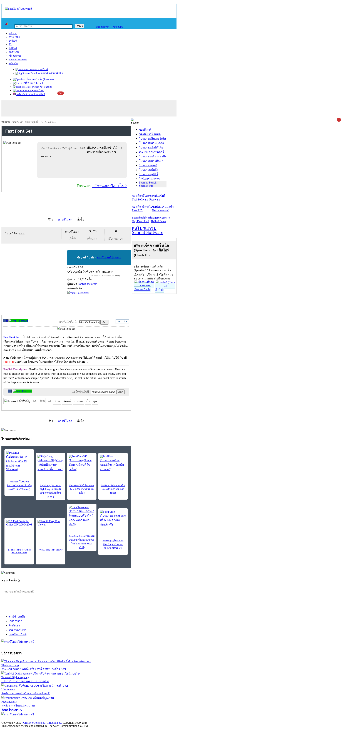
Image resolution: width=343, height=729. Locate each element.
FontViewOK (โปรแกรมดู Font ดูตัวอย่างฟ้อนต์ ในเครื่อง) (81, 489)
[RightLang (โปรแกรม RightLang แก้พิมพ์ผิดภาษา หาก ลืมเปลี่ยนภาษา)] (50, 463)
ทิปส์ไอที (13, 48)
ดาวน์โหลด (14, 37)
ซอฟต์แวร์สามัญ (142, 208)
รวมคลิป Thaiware (18, 59)
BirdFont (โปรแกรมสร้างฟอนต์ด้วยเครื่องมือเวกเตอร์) (113, 489)
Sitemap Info (146, 185)
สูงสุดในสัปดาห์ (141, 219)
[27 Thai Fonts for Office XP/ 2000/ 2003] (19, 525)
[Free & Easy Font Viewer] (50, 525)
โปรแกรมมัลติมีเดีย (151, 147)
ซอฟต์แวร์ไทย (140, 197)
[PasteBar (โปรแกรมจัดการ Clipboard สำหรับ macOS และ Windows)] (19, 461)
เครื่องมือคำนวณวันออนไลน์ (30, 94)
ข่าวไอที (13, 40)
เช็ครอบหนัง (15, 55)
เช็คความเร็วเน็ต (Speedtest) (39, 79)
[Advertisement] (83, 168)
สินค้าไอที (14, 52)
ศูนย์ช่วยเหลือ (17, 616)
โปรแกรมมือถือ (148, 169)
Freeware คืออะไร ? (109, 186)
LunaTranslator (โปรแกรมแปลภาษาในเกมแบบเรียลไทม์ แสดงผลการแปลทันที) (82, 542)
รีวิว (10, 44)
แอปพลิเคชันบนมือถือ (52, 73)
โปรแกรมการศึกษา (151, 160)
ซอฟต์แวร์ (42, 69)
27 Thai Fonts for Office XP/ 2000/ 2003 (19, 551)
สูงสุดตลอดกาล (160, 219)
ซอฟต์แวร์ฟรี (157, 197)
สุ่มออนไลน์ (37, 90)
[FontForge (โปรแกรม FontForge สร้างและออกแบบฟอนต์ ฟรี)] (113, 518)
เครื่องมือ (13, 63)
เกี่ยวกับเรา (15, 621)
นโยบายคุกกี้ (74, 718)
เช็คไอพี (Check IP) (34, 83)
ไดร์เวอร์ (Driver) (149, 178)
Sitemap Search (147, 182)
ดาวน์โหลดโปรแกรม (109, 257)
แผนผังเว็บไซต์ (17, 634)
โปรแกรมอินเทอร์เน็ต (152, 138)
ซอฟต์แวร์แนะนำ (163, 208)
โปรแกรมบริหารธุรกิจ (152, 156)
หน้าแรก (13, 33)
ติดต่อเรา (14, 625)
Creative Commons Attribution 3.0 (42, 722)
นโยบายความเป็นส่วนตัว (47, 718)
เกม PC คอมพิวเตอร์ (151, 151)
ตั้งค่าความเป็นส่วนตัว (15, 718)
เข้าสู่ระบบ (117, 27)
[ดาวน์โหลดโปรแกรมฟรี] (18, 9)
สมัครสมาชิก (101, 27)
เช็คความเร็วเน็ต (142, 289)
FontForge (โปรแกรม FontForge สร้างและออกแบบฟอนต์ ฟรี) (113, 544)
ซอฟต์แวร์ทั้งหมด (150, 134)
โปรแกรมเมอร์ (148, 165)
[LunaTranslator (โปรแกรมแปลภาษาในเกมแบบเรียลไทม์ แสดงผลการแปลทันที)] (82, 516)
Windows (84, 292)
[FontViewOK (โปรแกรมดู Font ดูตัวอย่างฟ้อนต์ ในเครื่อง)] (82, 463)
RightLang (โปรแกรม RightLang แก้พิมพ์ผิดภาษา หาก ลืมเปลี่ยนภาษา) (50, 491)
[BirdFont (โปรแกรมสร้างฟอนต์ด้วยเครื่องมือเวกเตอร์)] (113, 463)
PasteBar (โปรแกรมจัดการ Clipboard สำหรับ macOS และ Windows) (19, 485)
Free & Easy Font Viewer (50, 549)
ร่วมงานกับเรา (17, 629)
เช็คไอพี (159, 289)
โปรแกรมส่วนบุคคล (151, 143)
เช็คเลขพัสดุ (45, 86)
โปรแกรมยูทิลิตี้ (31, 122)
